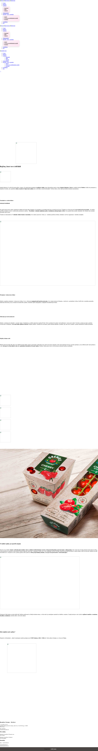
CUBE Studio (53, 749)
